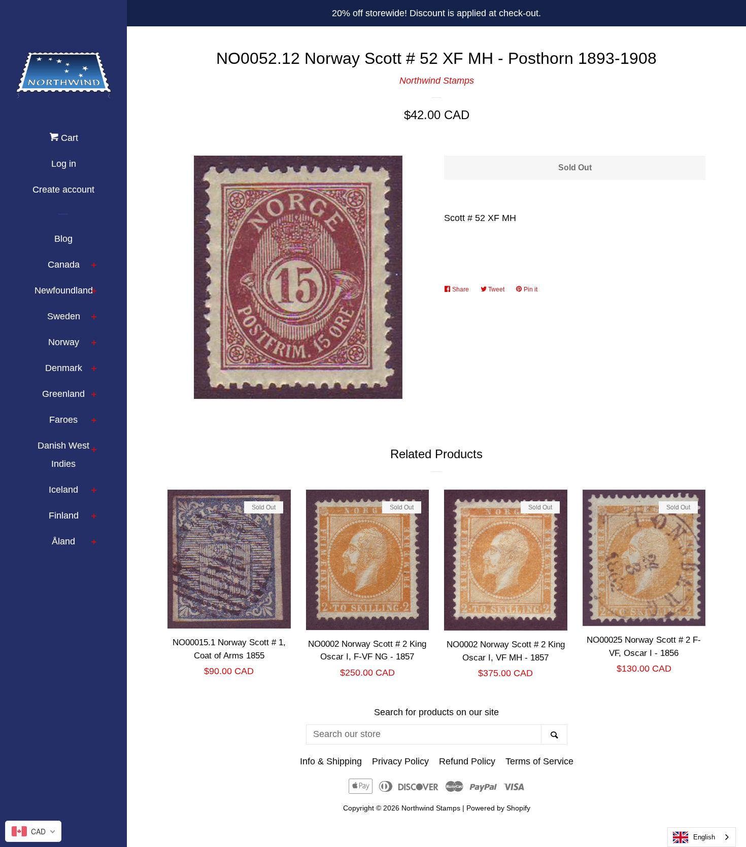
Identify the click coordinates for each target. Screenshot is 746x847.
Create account (63, 190)
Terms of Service (539, 761)
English (704, 837)
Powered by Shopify (498, 808)
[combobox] (701, 837)
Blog (63, 239)
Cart (68, 138)
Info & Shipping (331, 761)
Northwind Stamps (436, 81)
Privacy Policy (400, 761)
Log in (63, 164)
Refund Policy (467, 761)
